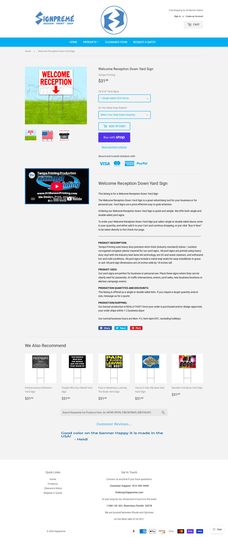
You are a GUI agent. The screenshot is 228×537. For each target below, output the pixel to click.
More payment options (114, 147)
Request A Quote (144, 42)
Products (90, 42)
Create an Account (194, 16)
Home (73, 42)
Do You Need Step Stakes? (112, 107)
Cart (196, 24)
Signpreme (60, 531)
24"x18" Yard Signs (108, 91)
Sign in (177, 16)
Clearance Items (116, 42)
